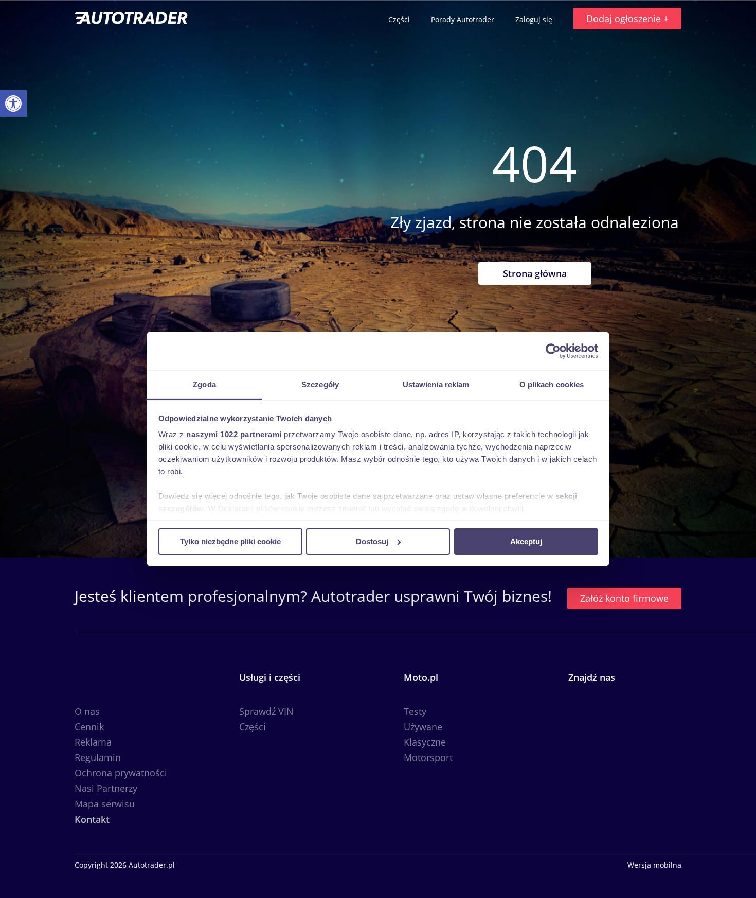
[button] (13, 103)
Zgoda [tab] (204, 384)
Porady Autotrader (463, 19)
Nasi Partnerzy (106, 788)
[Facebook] (579, 716)
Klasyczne (425, 742)
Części (400, 19)
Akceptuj (526, 541)
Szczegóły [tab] (320, 384)
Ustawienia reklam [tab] (436, 384)
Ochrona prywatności (121, 773)
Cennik (89, 726)
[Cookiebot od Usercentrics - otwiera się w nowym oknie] (553, 350)
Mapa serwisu (105, 804)
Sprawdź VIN (266, 711)
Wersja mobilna (654, 865)
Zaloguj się (534, 19)
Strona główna (535, 273)
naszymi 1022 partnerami (234, 434)
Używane (423, 726)
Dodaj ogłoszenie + (627, 18)
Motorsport (428, 757)
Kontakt (92, 819)
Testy (415, 711)
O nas (87, 711)
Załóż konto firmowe (624, 598)
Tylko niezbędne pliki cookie (230, 541)
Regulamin (98, 757)
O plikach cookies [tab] (551, 384)
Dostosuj (372, 541)
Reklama (93, 742)
